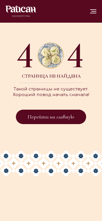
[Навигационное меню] (93, 11)
